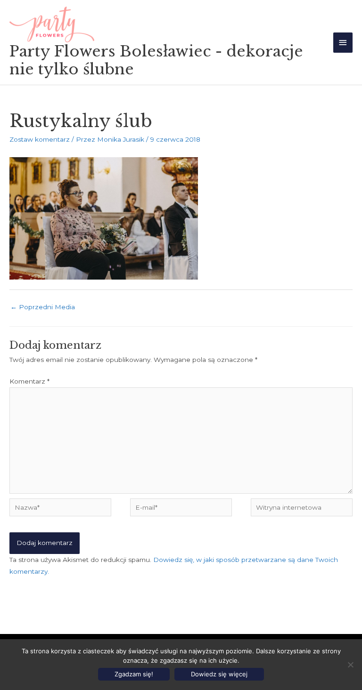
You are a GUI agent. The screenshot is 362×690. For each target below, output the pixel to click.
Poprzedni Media (42, 307)
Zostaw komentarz (39, 139)
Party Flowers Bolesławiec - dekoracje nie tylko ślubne (156, 60)
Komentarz (29, 381)
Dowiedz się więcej (219, 674)
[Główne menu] (343, 42)
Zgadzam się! (134, 674)
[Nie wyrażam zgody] (350, 664)
